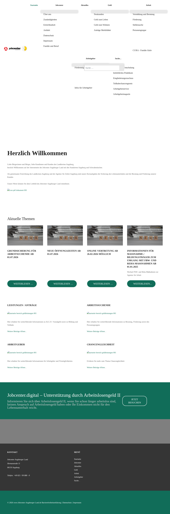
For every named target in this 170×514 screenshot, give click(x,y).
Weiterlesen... (142, 283)
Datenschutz (67, 503)
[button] (90, 78)
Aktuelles (77, 466)
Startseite (77, 459)
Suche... (77, 481)
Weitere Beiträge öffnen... (17, 331)
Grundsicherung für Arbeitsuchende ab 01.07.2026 (21, 254)
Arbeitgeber (78, 477)
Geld (76, 470)
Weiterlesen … (23, 283)
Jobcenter (77, 463)
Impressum (77, 503)
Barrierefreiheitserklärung (51, 503)
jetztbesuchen (134, 401)
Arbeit (76, 473)
